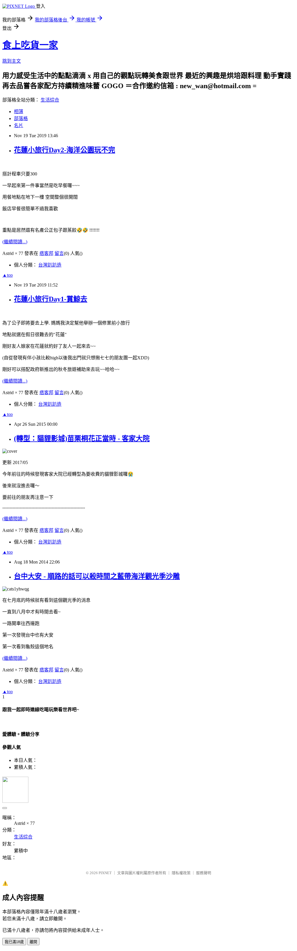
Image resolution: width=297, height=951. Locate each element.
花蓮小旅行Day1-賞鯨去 (50, 299)
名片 (18, 125)
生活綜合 (50, 99)
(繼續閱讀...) (14, 241)
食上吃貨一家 (30, 45)
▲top (7, 275)
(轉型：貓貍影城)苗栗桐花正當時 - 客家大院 (82, 438)
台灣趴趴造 (49, 264)
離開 (33, 942)
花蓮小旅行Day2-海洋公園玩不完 (64, 150)
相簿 (18, 111)
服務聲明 (203, 873)
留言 (59, 253)
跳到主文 (11, 61)
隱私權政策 (181, 873)
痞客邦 (46, 253)
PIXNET (105, 873)
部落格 (21, 118)
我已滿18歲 (14, 942)
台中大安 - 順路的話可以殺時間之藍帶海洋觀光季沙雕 (97, 576)
